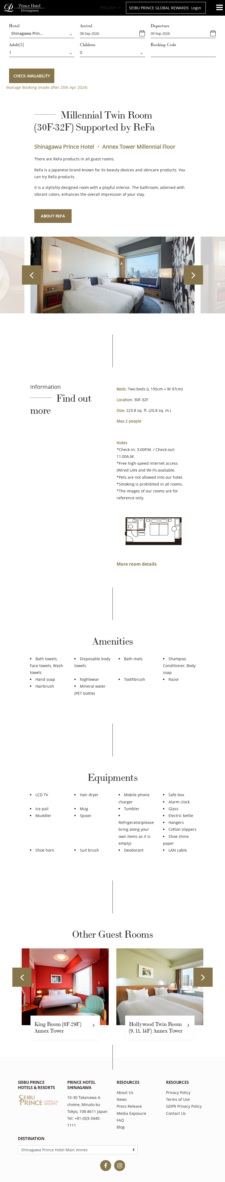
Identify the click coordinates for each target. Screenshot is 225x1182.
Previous (31, 275)
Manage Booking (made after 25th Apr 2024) (46, 87)
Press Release (129, 1106)
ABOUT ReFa (53, 216)
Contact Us (176, 1113)
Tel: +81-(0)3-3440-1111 (84, 1122)
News (122, 1099)
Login (196, 7)
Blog (121, 1127)
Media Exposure (131, 1113)
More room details (137, 564)
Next (193, 275)
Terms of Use (178, 1099)
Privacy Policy (178, 1092)
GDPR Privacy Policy (184, 1106)
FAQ (120, 1120)
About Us (125, 1092)
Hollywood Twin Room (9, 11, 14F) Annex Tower (156, 1027)
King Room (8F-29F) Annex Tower (57, 1027)
